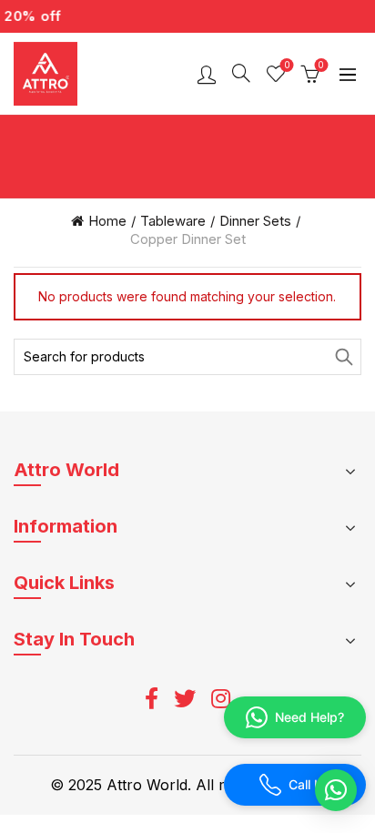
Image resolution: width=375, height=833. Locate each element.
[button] (336, 790)
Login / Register (206, 73)
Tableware (173, 220)
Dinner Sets (255, 220)
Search (343, 357)
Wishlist (286, 65)
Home (107, 220)
